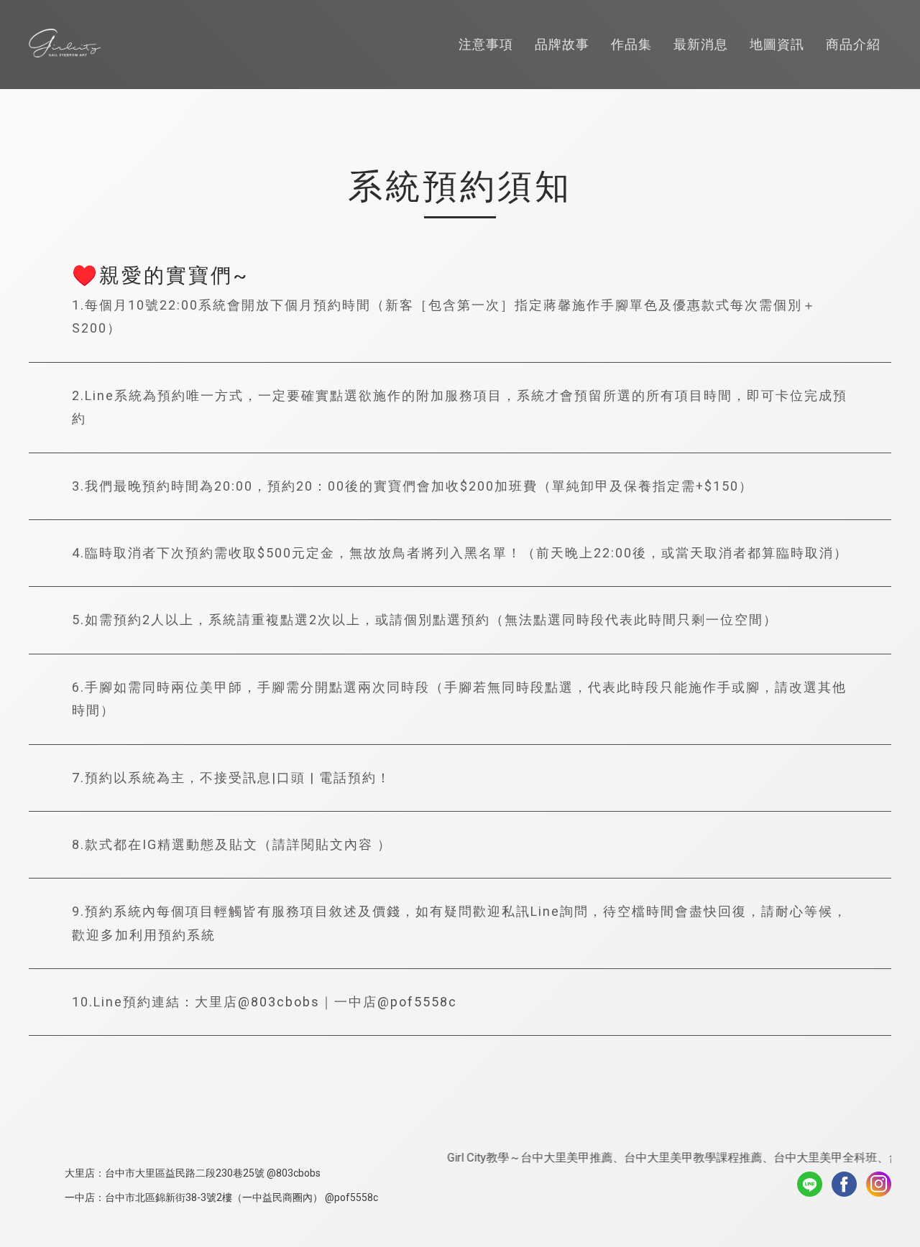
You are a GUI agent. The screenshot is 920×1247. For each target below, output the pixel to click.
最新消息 (700, 44)
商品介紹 (853, 44)
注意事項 (486, 44)
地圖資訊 (777, 44)
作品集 (631, 44)
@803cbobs (279, 1001)
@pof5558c (417, 1001)
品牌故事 (562, 44)
